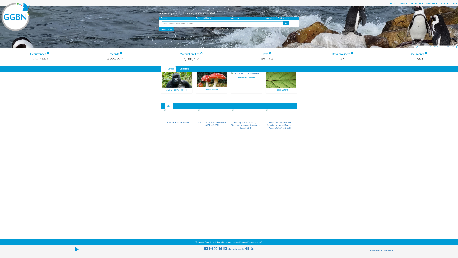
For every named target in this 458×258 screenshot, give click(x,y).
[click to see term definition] (48, 54)
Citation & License (231, 242)
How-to (402, 3)
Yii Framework (387, 250)
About (443, 3)
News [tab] (169, 106)
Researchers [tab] (168, 69)
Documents (417, 54)
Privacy (218, 242)
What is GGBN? (167, 29)
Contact (243, 242)
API (261, 242)
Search (391, 3)
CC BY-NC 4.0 (451, 47)
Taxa (265, 54)
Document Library (203, 18)
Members (431, 3)
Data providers (341, 54)
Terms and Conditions (204, 242)
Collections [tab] (184, 69)
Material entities (190, 54)
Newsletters (253, 242)
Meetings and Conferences (277, 18)
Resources (416, 3)
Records (164, 18)
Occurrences (38, 54)
